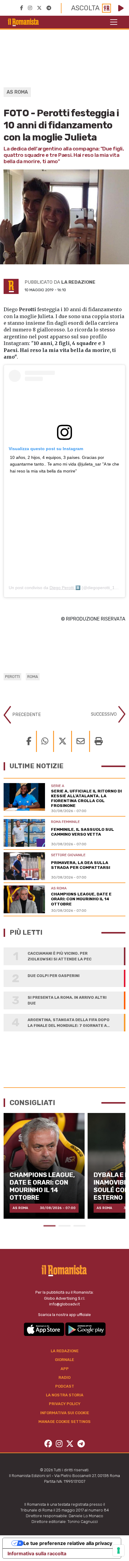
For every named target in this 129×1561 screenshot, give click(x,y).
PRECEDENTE (26, 714)
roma (32, 676)
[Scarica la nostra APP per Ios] (44, 1329)
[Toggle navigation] (114, 22)
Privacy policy (64, 1403)
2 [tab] (64, 1226)
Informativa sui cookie (64, 1413)
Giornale (64, 1359)
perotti (12, 676)
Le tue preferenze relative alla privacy (67, 1543)
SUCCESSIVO (104, 714)
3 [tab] (80, 1226)
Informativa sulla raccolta (37, 1553)
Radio (64, 1377)
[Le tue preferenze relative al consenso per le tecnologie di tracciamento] (118, 1550)
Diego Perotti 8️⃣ (65, 587)
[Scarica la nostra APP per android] (85, 1329)
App (65, 1368)
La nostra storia (64, 1395)
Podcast (64, 1386)
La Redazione (65, 1351)
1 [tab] (50, 1226)
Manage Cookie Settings (64, 1421)
